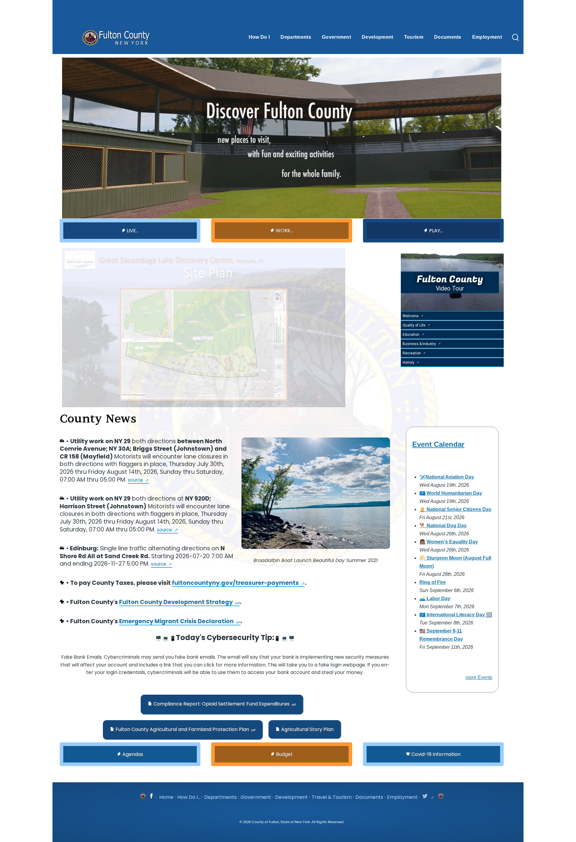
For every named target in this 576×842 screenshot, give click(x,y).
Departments (220, 797)
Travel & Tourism (332, 797)
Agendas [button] (132, 754)
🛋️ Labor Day (434, 598)
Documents (369, 797)
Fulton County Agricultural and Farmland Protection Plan (182, 729)
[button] (222, 704)
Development (291, 797)
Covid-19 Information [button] (435, 754)
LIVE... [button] (133, 230)
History (408, 362)
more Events (479, 677)
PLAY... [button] (436, 230)
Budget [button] (284, 754)
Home (166, 797)
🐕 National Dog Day (442, 525)
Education (411, 334)
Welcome (410, 316)
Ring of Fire (432, 582)
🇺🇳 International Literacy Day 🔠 (455, 614)
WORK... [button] (284, 230)
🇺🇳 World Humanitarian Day (450, 493)
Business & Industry (419, 344)
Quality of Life (414, 325)
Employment (402, 797)
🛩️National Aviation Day (446, 477)
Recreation (412, 353)
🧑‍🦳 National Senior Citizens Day (455, 509)
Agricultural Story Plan (307, 729)
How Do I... (188, 797)
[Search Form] (515, 38)
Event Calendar (438, 444)
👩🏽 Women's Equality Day (448, 541)
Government (256, 797)
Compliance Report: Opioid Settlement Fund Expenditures (221, 703)
